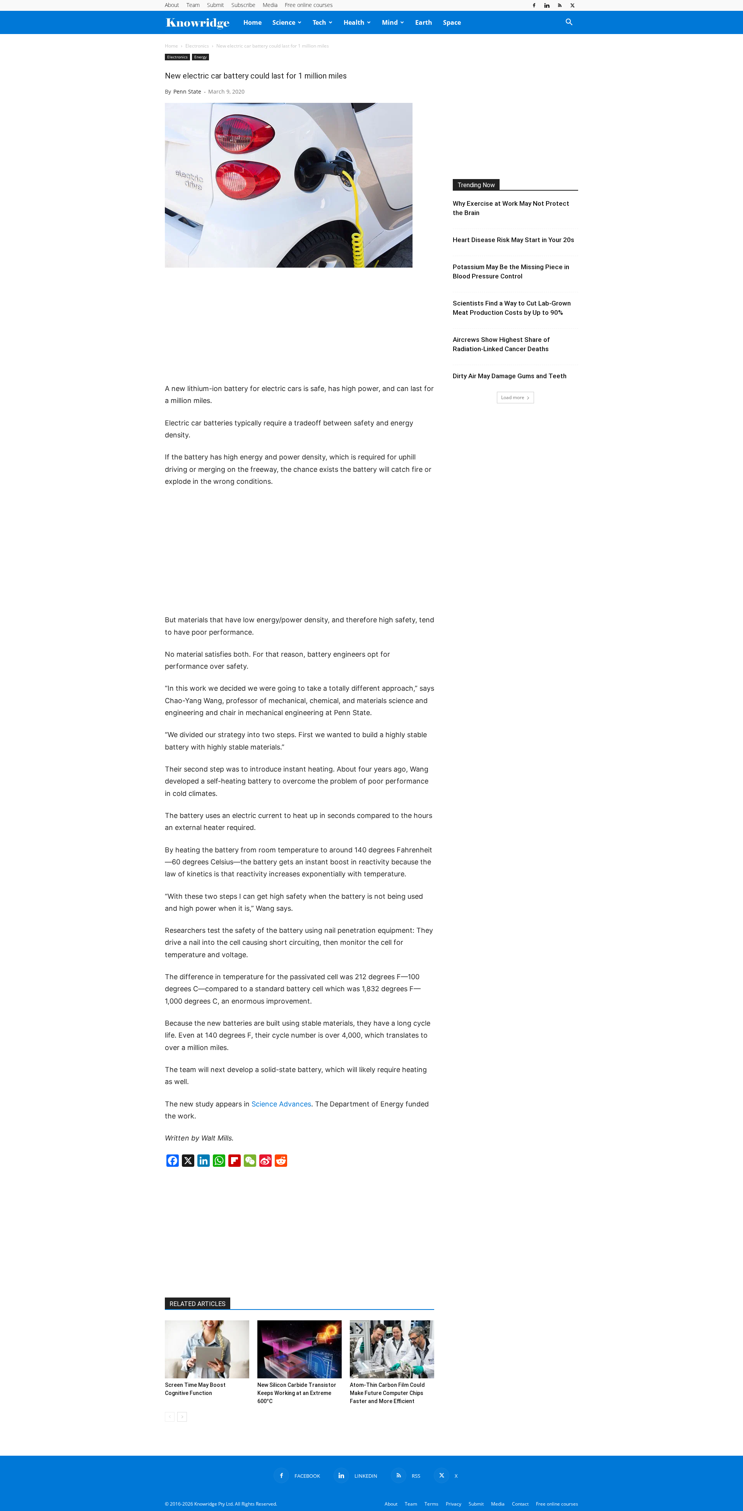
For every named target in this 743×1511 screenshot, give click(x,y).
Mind (390, 22)
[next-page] (182, 1417)
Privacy (453, 1504)
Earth (423, 22)
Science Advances (281, 1104)
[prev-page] (170, 1417)
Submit (215, 5)
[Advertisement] (299, 326)
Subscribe (243, 5)
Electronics (197, 46)
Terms (431, 1504)
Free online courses (309, 5)
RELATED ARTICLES (197, 1304)
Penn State (187, 91)
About (172, 5)
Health (354, 22)
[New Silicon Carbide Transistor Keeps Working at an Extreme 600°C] (299, 1349)
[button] (569, 23)
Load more (512, 397)
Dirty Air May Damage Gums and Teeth (510, 376)
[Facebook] (534, 5)
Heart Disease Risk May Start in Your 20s (513, 240)
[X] (572, 5)
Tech (319, 22)
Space (452, 22)
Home (252, 22)
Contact (520, 1504)
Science (283, 22)
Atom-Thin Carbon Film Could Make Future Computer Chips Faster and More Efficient (387, 1393)
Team (193, 5)
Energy (200, 57)
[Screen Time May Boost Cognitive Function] (207, 1349)
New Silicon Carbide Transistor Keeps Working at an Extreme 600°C (296, 1393)
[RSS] (559, 5)
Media (270, 5)
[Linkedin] (547, 5)
